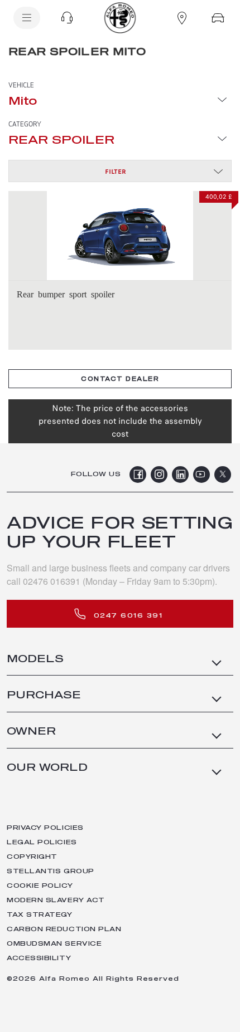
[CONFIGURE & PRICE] (218, 18)
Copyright (32, 857)
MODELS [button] (35, 659)
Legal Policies (42, 842)
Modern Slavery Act (56, 900)
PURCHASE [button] (44, 696)
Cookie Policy (40, 886)
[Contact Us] (67, 18)
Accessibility (39, 958)
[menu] (26, 18)
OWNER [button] (31, 732)
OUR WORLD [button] (47, 768)
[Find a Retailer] (182, 18)
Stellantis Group (50, 871)
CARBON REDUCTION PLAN (64, 929)
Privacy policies (45, 828)
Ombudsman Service (54, 944)
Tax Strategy (40, 915)
